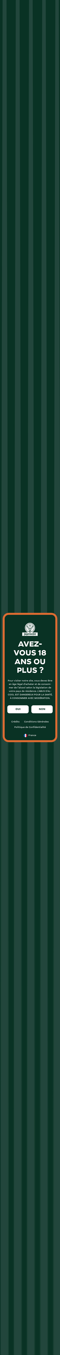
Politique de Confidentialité (30, 727)
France (32, 735)
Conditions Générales (36, 722)
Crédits (15, 722)
